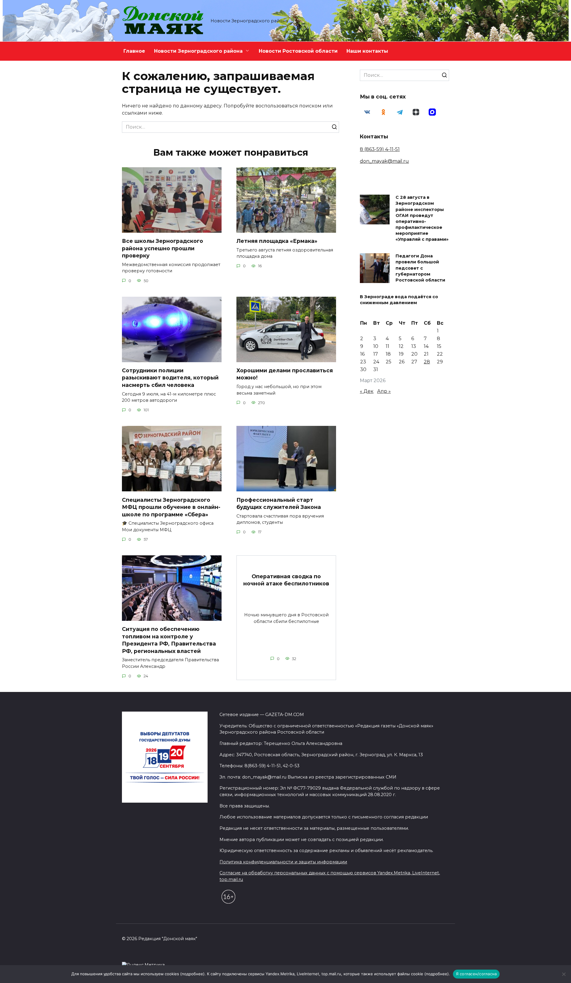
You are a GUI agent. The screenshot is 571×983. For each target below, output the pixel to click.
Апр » (384, 391)
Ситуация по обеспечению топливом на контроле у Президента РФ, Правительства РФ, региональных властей (169, 640)
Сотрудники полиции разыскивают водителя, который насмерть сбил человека (170, 377)
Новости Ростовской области (298, 51)
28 (427, 362)
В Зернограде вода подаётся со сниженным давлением (399, 299)
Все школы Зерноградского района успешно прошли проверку (162, 248)
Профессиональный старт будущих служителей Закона (278, 503)
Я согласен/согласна (476, 973)
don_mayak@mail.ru (384, 161)
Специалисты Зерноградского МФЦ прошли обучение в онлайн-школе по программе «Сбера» (171, 506)
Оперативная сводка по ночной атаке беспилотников (286, 580)
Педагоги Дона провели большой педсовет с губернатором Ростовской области (420, 268)
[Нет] (564, 974)
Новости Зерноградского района (198, 51)
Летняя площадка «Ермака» (276, 241)
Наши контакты (367, 51)
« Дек (367, 391)
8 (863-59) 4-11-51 (380, 149)
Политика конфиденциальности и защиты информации (283, 862)
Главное (134, 51)
